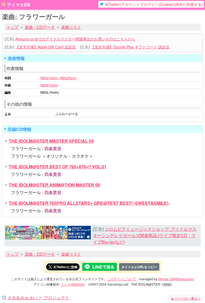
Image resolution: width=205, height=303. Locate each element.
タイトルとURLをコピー (139, 266)
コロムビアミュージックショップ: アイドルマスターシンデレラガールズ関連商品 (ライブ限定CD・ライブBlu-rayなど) (144, 235)
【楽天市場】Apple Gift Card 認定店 (45, 47)
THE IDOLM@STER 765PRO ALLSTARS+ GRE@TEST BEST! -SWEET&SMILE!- (89, 203)
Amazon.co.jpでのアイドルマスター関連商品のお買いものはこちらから (75, 38)
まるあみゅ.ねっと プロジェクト (38, 298)
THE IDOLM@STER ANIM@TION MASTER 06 (54, 185)
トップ (12, 27)
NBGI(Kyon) (68, 77)
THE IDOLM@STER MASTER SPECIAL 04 (51, 141)
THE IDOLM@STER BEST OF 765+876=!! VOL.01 (58, 167)
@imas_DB (166, 279)
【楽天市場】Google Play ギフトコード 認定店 (130, 47)
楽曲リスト (71, 27)
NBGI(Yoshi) (49, 77)
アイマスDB (18, 4)
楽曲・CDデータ (40, 27)
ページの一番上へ (185, 298)
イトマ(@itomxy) (73, 284)
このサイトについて (121, 279)
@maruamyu (184, 279)
